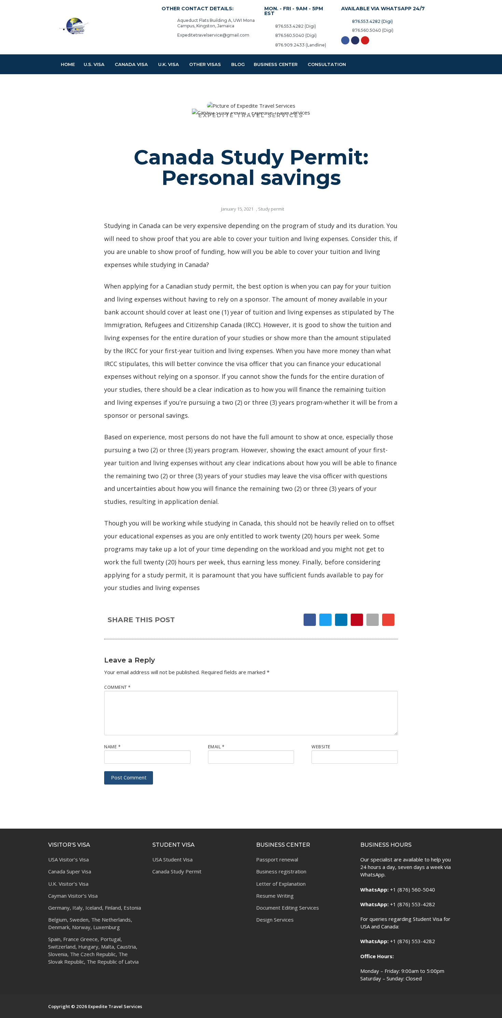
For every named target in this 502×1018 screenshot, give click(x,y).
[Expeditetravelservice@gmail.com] (165, 35)
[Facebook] (345, 40)
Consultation (327, 64)
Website (321, 747)
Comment (117, 687)
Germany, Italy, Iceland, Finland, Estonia (94, 907)
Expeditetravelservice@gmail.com (213, 35)
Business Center (275, 64)
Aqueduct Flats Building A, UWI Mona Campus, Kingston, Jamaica (216, 23)
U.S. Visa (94, 64)
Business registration (281, 871)
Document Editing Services (287, 907)
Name (112, 747)
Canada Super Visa (69, 871)
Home (68, 64)
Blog (238, 64)
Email (216, 747)
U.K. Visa (168, 64)
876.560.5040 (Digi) (296, 35)
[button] (310, 620)
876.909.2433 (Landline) (300, 45)
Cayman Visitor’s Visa (73, 895)
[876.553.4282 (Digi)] (267, 26)
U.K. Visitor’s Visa (68, 883)
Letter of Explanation (281, 883)
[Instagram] (355, 40)
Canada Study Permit (176, 871)
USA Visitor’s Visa (68, 859)
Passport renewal (277, 859)
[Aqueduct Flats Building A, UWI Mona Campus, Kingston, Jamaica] (165, 21)
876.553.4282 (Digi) (295, 26)
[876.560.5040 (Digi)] (267, 35)
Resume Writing (275, 895)
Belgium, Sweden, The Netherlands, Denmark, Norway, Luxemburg (90, 923)
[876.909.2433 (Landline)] (267, 44)
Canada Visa (131, 64)
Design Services (275, 919)
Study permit (271, 209)
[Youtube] (365, 40)
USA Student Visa (172, 859)
